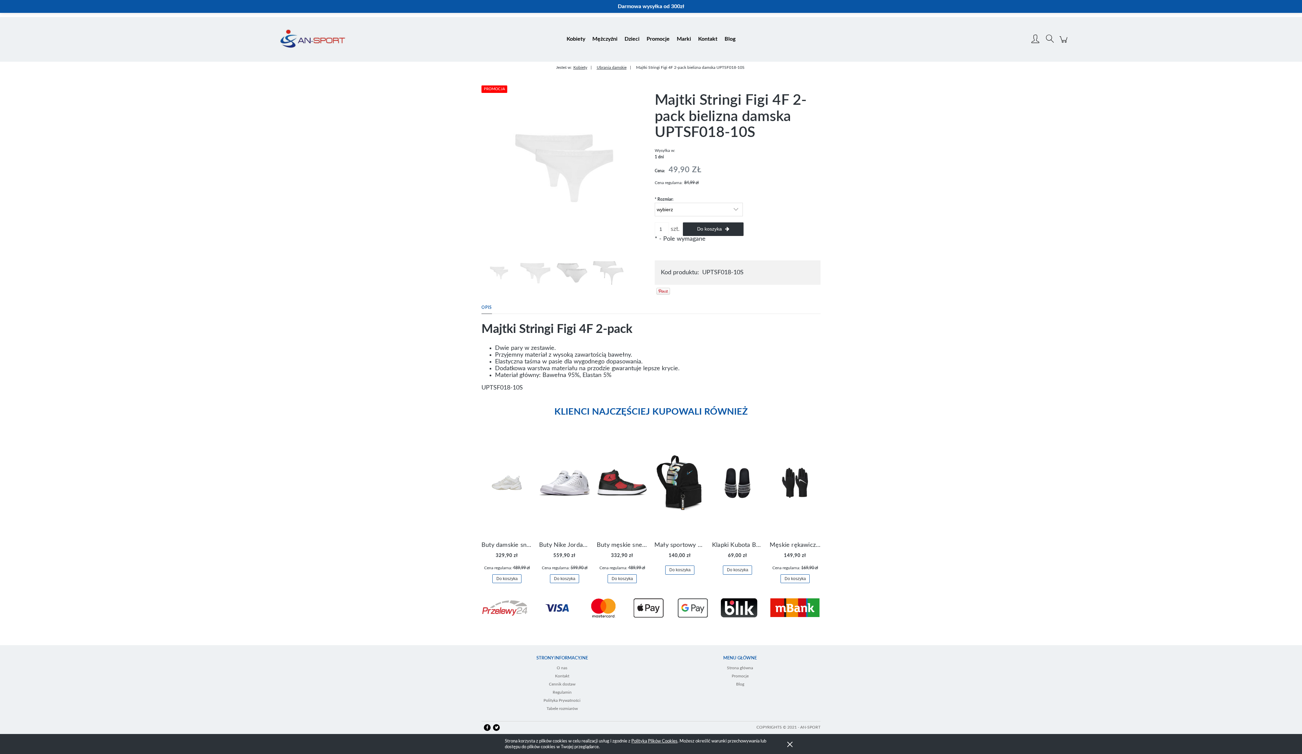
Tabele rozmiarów (562, 709)
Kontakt (562, 676)
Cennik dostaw (562, 684)
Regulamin (562, 692)
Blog (740, 684)
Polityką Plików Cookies (654, 741)
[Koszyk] (1064, 43)
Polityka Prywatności (562, 700)
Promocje (740, 676)
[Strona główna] (312, 39)
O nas (562, 668)
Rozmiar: (664, 199)
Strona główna (740, 668)
